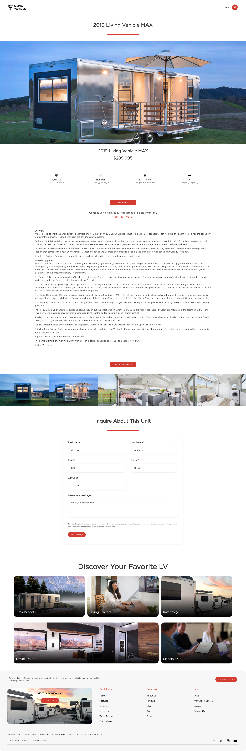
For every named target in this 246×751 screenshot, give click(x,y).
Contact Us (199, 711)
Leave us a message (79, 495)
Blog (149, 706)
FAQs (196, 696)
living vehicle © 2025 (18, 741)
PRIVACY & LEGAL (41, 741)
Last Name (137, 442)
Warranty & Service (203, 701)
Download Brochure (226, 679)
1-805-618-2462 (122, 217)
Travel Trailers (106, 716)
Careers (197, 706)
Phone (135, 460)
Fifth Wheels (105, 721)
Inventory (104, 711)
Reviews (151, 701)
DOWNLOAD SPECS (123, 364)
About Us (151, 696)
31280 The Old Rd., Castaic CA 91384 (71, 735)
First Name (74, 442)
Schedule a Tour (50, 701)
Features (103, 701)
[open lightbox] (24, 390)
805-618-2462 (21, 735)
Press (149, 716)
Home (102, 696)
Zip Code (74, 478)
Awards (150, 711)
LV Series (104, 706)
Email (71, 460)
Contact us (123, 202)
